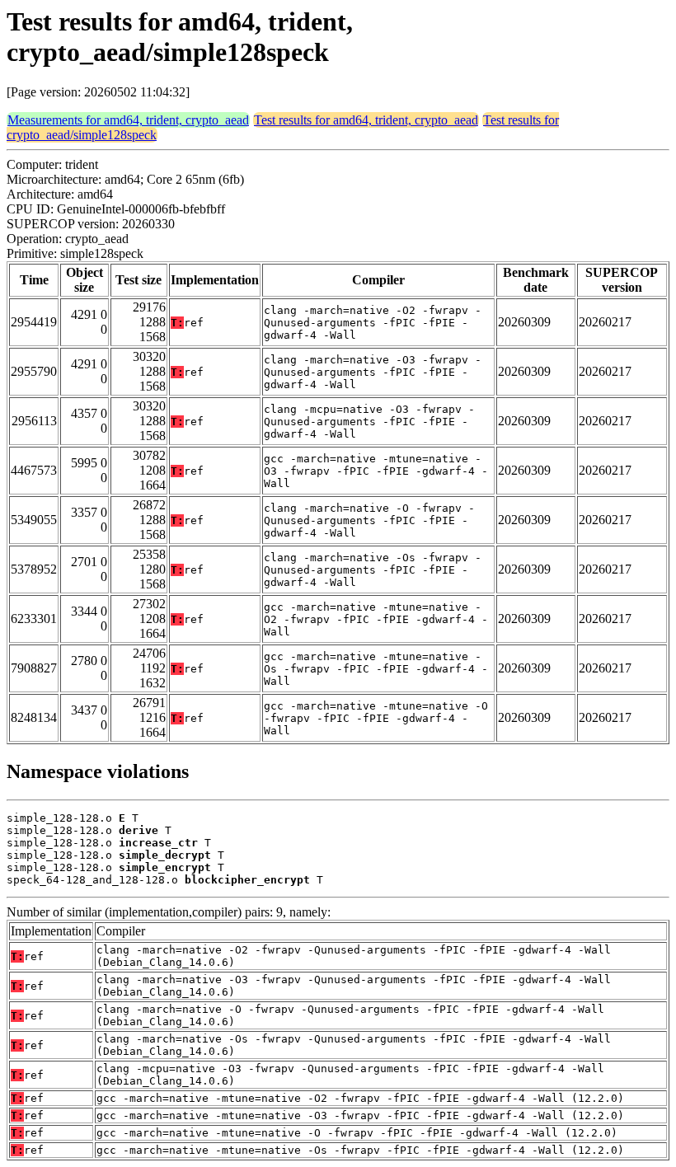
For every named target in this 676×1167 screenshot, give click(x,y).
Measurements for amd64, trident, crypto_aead (128, 120)
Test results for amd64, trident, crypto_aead (366, 120)
